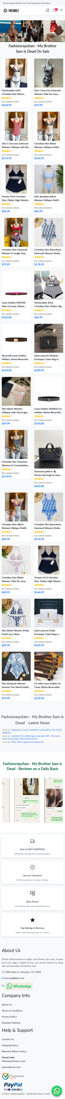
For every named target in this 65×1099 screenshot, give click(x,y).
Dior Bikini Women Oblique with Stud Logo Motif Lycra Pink (14, 412)
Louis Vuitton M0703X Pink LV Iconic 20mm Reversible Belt (14, 306)
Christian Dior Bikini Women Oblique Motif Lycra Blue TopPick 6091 (47, 147)
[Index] (47, 10)
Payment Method (11, 1023)
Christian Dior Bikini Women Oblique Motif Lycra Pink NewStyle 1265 (16, 528)
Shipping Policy (10, 1045)
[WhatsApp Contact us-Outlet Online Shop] (57, 1091)
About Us (7, 1004)
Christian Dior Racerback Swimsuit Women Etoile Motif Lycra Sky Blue (47, 528)
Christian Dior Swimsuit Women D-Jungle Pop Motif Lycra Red (14, 253)
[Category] (61, 10)
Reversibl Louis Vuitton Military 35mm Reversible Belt (15, 359)
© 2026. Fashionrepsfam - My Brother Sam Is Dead (26, 1094)
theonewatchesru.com (14, 1061)
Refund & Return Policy (14, 1051)
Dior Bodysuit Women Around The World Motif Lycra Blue (15, 687)
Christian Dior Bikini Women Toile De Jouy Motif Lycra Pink (13, 581)
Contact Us (8, 1039)
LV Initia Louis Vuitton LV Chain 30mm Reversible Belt (47, 687)
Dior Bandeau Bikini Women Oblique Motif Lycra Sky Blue (46, 200)
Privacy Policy (9, 1017)
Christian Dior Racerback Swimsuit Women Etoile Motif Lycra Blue (47, 253)
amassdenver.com (11, 1067)
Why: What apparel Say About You (27, 742)
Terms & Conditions (12, 1011)
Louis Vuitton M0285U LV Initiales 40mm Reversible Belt (48, 412)
